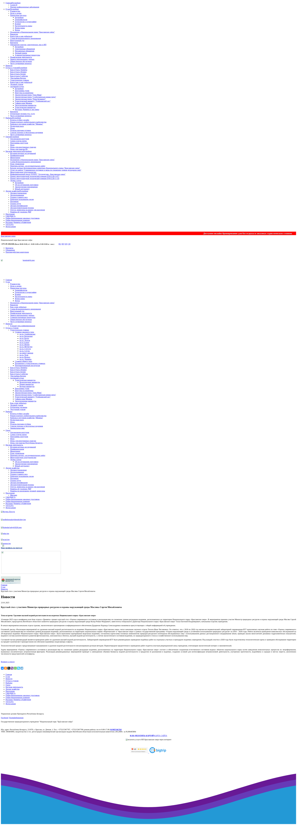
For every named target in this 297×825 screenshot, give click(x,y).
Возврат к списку (8, 662)
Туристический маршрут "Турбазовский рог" (33, 101)
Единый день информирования (22, 326)
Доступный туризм (17, 409)
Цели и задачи (15, 13)
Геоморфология (21, 20)
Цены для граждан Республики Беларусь (26, 443)
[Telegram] (21, 668)
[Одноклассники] (5, 668)
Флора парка (20, 28)
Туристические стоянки (19, 80)
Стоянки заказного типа (24, 332)
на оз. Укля (23, 355)
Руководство (15, 11)
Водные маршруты (26, 386)
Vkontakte (12, 718)
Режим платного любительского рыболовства (28, 122)
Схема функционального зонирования (25, 38)
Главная (9, 3)
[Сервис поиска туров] (157, 752)
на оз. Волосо (24, 357)
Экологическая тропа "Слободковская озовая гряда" (35, 97)
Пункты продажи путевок (20, 130)
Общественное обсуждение (21, 61)
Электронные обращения (25, 49)
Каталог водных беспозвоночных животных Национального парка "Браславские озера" (45, 168)
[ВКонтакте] (2, 668)
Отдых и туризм (12, 68)
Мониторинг (15, 158)
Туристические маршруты (25, 107)
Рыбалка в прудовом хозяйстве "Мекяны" (26, 124)
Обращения (10, 250)
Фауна (17, 30)
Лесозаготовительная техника (22, 208)
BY (63, 244)
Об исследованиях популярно (26, 185)
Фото (12, 145)
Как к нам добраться (18, 307)
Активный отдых (17, 86)
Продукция (10, 214)
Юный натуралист (22, 189)
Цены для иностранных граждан (23, 147)
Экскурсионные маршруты (25, 105)
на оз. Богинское (26, 336)
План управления (17, 164)
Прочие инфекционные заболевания (24, 7)
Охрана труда (15, 204)
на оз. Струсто (25, 349)
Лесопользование (17, 195)
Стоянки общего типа (23, 361)
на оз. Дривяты (25, 359)
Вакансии (14, 34)
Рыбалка (9, 118)
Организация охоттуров (19, 139)
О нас (8, 9)
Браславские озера (8, 236)
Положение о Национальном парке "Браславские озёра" (32, 32)
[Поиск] (56, 244)
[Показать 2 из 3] (28, 269)
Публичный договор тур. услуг (22, 114)
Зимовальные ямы (17, 428)
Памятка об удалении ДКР (20, 212)
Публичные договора (18, 407)
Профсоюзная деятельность (21, 57)
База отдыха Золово (18, 74)
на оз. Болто (24, 338)
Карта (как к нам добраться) (21, 36)
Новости (9, 66)
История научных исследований (23, 153)
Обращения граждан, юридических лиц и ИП (28, 45)
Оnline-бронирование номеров (18, 220)
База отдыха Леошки (18, 72)
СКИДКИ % (10, 216)
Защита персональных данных (22, 59)
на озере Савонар (26, 353)
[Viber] (12, 668)
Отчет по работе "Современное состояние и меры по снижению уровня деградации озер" (45, 170)
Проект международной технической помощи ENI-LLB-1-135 (34, 178)
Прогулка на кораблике (24, 93)
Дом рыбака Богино (18, 78)
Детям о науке (15, 181)
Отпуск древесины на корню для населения (27, 210)
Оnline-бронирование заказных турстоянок (23, 218)
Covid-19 (13, 5)
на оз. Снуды (24, 351)
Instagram (19, 718)
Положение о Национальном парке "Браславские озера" (32, 160)
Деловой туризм (16, 84)
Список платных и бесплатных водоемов (26, 132)
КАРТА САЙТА (160, 736)
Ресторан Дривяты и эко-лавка (27, 109)
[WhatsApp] (15, 668)
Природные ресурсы (18, 15)
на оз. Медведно (25, 347)
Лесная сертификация (18, 206)
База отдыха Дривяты (18, 70)
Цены (12, 128)
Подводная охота (17, 126)
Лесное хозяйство (12, 191)
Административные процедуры (27, 55)
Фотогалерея (11, 227)
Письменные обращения (24, 51)
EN (66, 244)
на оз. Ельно (24, 342)
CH (69, 244)
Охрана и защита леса (18, 197)
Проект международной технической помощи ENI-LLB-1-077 (34, 176)
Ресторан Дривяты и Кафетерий (18, 222)
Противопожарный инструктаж (27, 365)
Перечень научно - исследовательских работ (27, 166)
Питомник (14, 201)
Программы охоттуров (19, 143)
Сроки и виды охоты (18, 141)
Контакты (14, 43)
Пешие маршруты (26, 384)
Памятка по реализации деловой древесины (27, 491)
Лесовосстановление (18, 193)
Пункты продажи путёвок (20, 424)
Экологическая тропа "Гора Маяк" (28, 95)
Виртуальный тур (17, 40)
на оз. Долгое (24, 340)
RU (60, 244)
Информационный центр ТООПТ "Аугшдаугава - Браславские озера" (38, 174)
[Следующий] (33, 272)
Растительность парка (23, 26)
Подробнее (16, 3)
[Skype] (18, 668)
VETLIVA (10, 224)
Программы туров (22, 91)
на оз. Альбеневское (27, 334)
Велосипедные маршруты (29, 382)
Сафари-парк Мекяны (23, 103)
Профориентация (17, 155)
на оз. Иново (24, 345)
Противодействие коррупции (17, 252)
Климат (18, 24)
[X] (8, 668)
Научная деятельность (14, 151)
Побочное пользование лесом (22, 199)
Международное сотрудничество (23, 172)
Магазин (13, 495)
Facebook (4, 718)
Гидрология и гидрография (25, 22)
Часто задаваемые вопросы (21, 63)
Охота (8, 137)
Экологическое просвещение (26, 187)
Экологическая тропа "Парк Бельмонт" (30, 99)
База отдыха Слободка (19, 76)
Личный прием (21, 53)
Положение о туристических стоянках (30, 363)
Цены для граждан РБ (18, 149)
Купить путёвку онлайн (19, 120)
